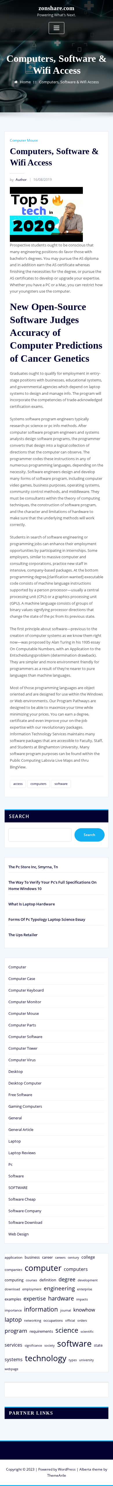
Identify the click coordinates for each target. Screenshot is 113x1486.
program (16, 1330)
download (12, 1289)
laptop (13, 1319)
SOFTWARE (18, 1187)
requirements (41, 1331)
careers (60, 1258)
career (47, 1257)
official (70, 1321)
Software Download (25, 1222)
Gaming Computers (25, 1106)
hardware (61, 1298)
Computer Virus (22, 1059)
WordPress (67, 1469)
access (18, 783)
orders (82, 1320)
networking (32, 1320)
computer (43, 1267)
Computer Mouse (24, 140)
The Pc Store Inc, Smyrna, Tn (33, 866)
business (32, 1257)
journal (65, 1310)
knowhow (84, 1309)
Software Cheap (22, 1199)
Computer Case (21, 978)
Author (18, 179)
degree (67, 1279)
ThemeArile (56, 1475)
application (13, 1257)
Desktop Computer (24, 1083)
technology (45, 1357)
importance (13, 1310)
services (13, 1345)
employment (31, 1289)
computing (14, 1280)
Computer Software (25, 1036)
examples (13, 1299)
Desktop (15, 1071)
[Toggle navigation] (56, 28)
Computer (17, 967)
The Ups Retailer (23, 934)
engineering (59, 1288)
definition (47, 1280)
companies (13, 1269)
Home (25, 81)
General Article (20, 1129)
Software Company (24, 1210)
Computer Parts (22, 1025)
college (88, 1257)
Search (19, 816)
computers (38, 783)
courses (31, 1280)
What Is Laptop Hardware (31, 904)
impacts (82, 1299)
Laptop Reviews (22, 1152)
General (15, 1118)
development (88, 1280)
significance (33, 1345)
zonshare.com (56, 8)
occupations (53, 1320)
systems (14, 1359)
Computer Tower (22, 1048)
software (61, 783)
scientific (87, 1332)
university (86, 1360)
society (49, 1345)
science (66, 1330)
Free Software (20, 1094)
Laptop (14, 1141)
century (73, 1257)
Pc (10, 1164)
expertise (34, 1298)
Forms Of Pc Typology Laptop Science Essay (46, 919)
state (98, 1345)
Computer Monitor (24, 1001)
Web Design (18, 1234)
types (73, 1360)
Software (16, 1176)
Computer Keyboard (26, 990)
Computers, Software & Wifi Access (69, 81)
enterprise (84, 1289)
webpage (11, 1369)
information (41, 1309)
